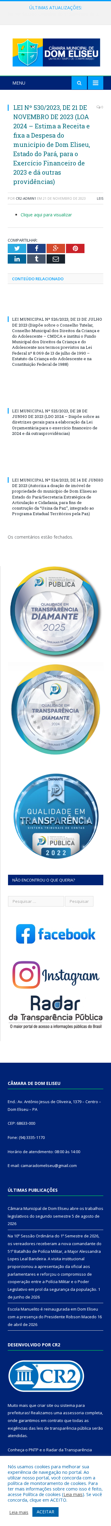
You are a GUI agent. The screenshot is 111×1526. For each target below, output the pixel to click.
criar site (45, 1405)
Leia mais (73, 1494)
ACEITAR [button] (45, 1512)
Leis (100, 198)
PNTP (34, 1450)
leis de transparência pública (64, 1428)
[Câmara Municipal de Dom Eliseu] (55, 51)
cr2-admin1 (26, 198)
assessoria (73, 1413)
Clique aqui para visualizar (46, 215)
